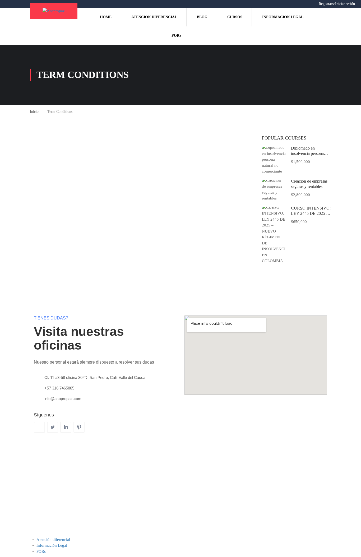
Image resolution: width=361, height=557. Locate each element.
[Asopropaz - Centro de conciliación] (53, 11)
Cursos (234, 17)
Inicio (34, 112)
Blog (202, 17)
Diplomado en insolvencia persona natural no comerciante (310, 153)
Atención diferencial (154, 17)
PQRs (177, 36)
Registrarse (327, 4)
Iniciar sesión (345, 4)
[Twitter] (52, 427)
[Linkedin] (65, 427)
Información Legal (282, 17)
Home (106, 17)
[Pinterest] (79, 427)
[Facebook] (39, 427)
